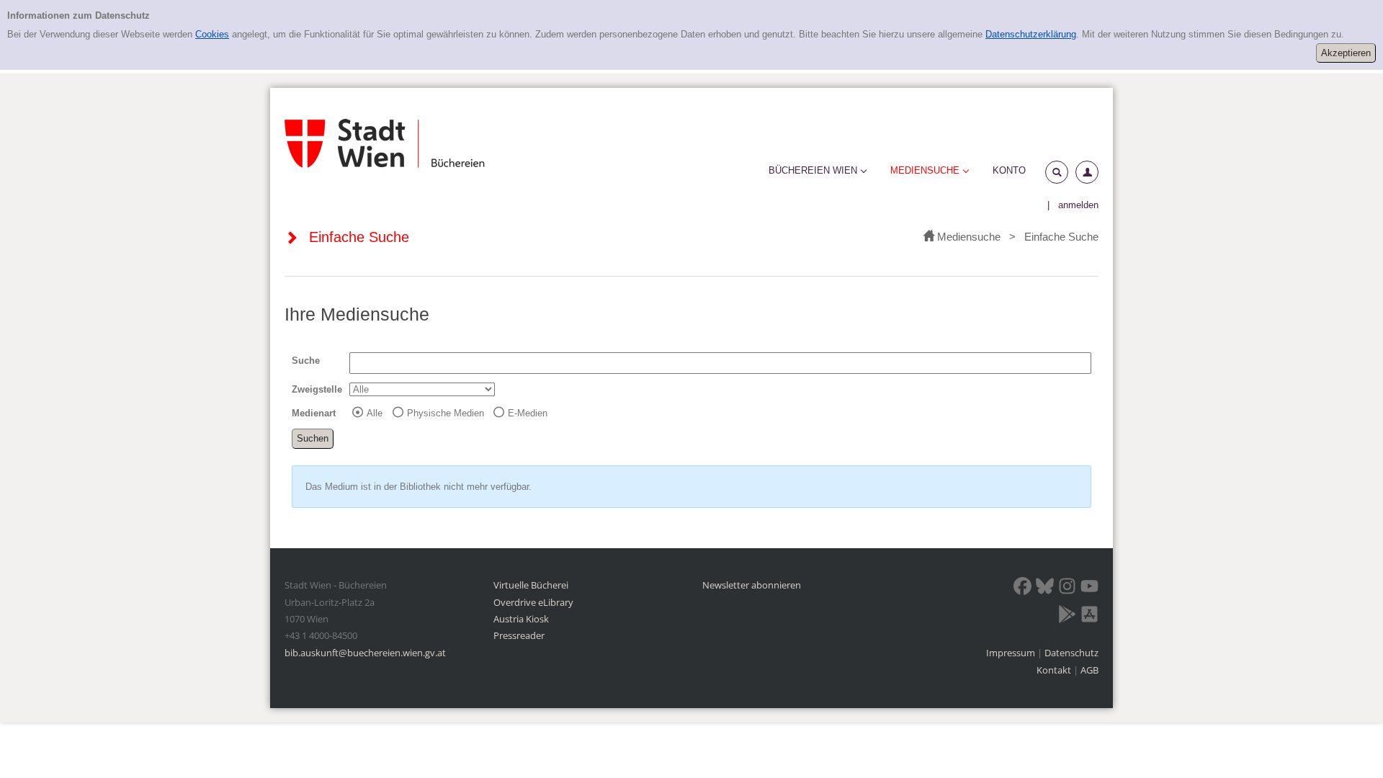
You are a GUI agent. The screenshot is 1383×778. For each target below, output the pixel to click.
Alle (374, 413)
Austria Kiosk (521, 618)
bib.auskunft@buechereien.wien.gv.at (365, 652)
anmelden (1078, 205)
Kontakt (1054, 669)
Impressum (1011, 652)
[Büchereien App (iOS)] (1089, 616)
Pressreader (519, 635)
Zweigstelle (317, 389)
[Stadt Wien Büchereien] (385, 143)
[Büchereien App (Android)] (1067, 616)
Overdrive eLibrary (533, 602)
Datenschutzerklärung (1030, 34)
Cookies (212, 34)
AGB (1089, 669)
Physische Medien (445, 413)
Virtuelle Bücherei (530, 584)
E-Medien (527, 413)
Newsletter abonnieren (751, 584)
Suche (306, 360)
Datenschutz (1071, 652)
